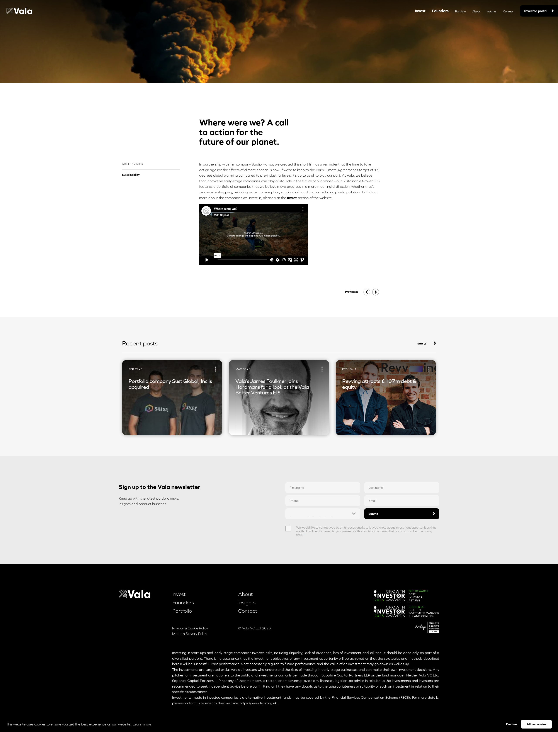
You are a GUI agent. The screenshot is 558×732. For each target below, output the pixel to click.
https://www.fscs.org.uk (258, 703)
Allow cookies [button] (536, 724)
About (476, 11)
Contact (508, 11)
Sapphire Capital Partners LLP (346, 675)
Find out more (140, 426)
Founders (440, 10)
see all (422, 343)
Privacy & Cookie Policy (190, 628)
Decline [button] (511, 724)
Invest (420, 10)
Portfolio (460, 11)
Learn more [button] (142, 724)
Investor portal (535, 11)
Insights (492, 11)
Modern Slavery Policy (189, 634)
